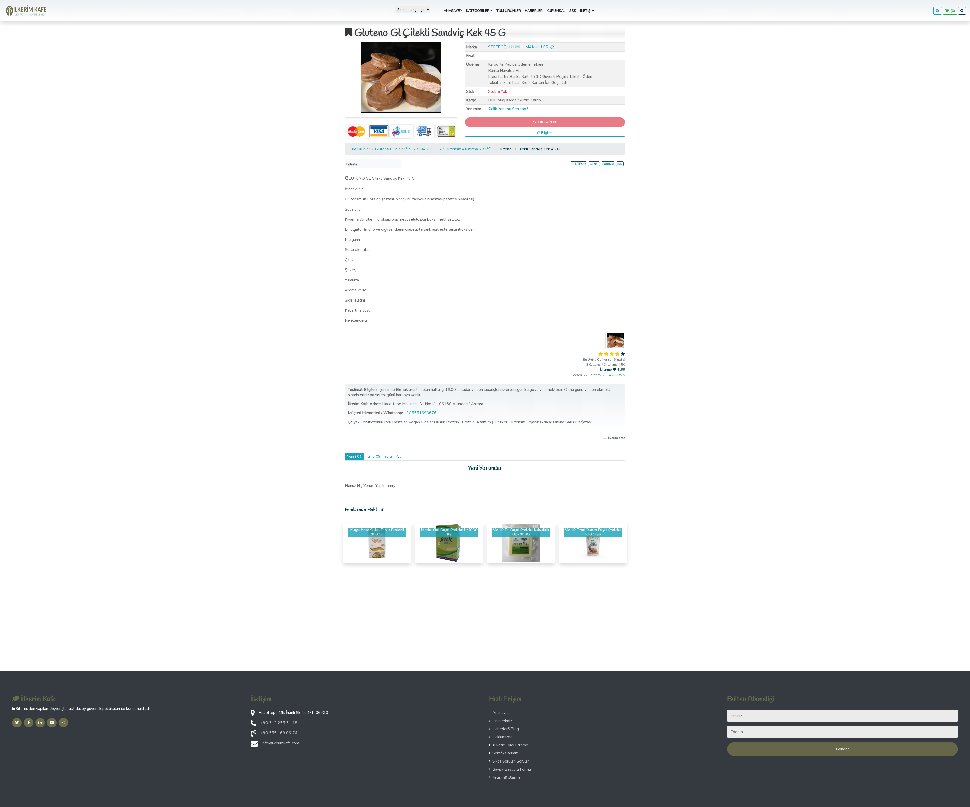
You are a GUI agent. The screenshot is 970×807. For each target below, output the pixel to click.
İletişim (587, 10)
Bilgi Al (546, 132)
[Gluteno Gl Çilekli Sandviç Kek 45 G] (401, 77)
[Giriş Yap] (937, 11)
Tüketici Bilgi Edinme (510, 745)
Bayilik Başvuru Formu (511, 769)
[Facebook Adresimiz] (28, 722)
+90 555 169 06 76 (278, 733)
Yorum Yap (393, 456)
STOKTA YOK (545, 122)
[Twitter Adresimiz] (17, 722)
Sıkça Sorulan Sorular (510, 761)
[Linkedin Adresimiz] (40, 722)
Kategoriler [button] (478, 10)
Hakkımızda (502, 737)
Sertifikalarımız (505, 753)
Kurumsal (556, 10)
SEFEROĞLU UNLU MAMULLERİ (519, 47)
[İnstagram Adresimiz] (63, 722)
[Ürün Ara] (962, 11)
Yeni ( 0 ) (354, 456)
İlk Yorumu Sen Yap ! (510, 109)
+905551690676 (421, 413)
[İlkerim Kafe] (25, 10)
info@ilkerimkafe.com (280, 743)
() (952, 10)
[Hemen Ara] (253, 735)
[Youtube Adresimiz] (52, 722)
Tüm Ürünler (508, 10)
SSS (572, 10)
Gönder (842, 749)
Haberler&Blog (505, 729)
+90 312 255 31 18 (278, 723)
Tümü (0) (373, 456)
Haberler (534, 10)
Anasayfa (453, 10)
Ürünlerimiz (502, 721)
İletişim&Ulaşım (506, 777)
